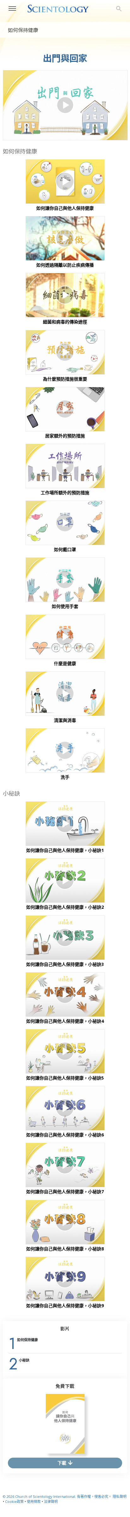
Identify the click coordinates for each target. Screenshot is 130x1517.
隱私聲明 (120, 1496)
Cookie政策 (14, 1501)
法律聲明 (51, 1501)
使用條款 (34, 1501)
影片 (65, 1328)
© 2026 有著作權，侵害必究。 (58, 1496)
